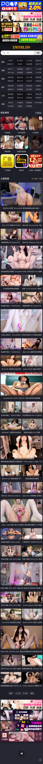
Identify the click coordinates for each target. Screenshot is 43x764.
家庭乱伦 (20, 94)
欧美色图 (29, 86)
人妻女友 (29, 94)
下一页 (25, 693)
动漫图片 (38, 86)
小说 (3, 96)
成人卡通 (29, 77)
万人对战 (29, 60)
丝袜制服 (20, 72)
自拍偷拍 (20, 69)
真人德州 (20, 60)
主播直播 (29, 72)
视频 (3, 70)
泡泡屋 (20, 106)
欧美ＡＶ (29, 69)
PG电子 (10, 60)
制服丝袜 (11, 81)
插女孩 (10, 103)
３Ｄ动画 (38, 69)
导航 (3, 104)
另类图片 (38, 89)
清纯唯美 (20, 89)
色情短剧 (29, 106)
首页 (10, 693)
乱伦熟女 (29, 81)
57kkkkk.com (21, 47)
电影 (3, 79)
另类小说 (20, 98)
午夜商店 (20, 103)
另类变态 (38, 81)
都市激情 (11, 94)
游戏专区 (38, 60)
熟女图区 (29, 89)
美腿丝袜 (11, 89)
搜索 (38, 53)
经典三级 (20, 81)
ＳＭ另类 (38, 72)
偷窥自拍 (11, 86)
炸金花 (20, 64)
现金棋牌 (29, 64)
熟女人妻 (11, 72)
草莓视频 (29, 103)
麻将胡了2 (10, 64)
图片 (3, 87)
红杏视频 (11, 106)
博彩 (3, 62)
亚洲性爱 (11, 77)
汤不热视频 (38, 103)
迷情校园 (11, 98)
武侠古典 (38, 94)
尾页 (32, 693)
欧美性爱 (38, 77)
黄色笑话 (29, 98)
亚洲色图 (20, 86)
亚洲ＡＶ (11, 69)
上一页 (18, 693)
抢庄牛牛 (38, 64)
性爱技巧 (38, 98)
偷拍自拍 (20, 77)
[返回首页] (40, 760)
